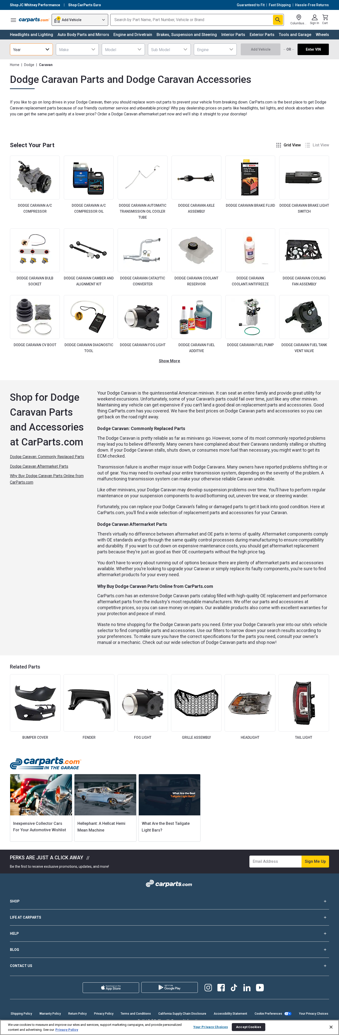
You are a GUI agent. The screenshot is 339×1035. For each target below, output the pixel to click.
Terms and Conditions (136, 1013)
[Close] (331, 1027)
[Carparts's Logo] (34, 20)
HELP (14, 933)
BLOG (14, 950)
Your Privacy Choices (313, 1013)
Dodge (29, 65)
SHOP (15, 901)
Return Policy (77, 1013)
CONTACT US (21, 966)
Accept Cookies (248, 1027)
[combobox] (31, 49)
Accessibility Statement (230, 1013)
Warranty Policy (50, 1013)
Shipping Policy (21, 1013)
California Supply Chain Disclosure (182, 1013)
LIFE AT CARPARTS (25, 917)
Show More (169, 361)
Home (14, 65)
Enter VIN (313, 49)
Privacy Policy (103, 1013)
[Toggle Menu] (13, 19)
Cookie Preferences (268, 1013)
